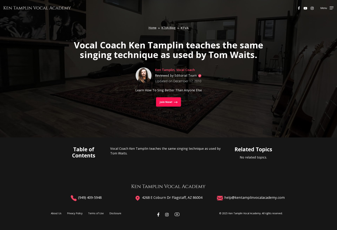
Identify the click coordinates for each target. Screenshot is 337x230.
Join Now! (166, 102)
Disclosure (115, 213)
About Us (56, 213)
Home (152, 28)
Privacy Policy (74, 213)
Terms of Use (96, 213)
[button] (326, 8)
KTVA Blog (168, 28)
